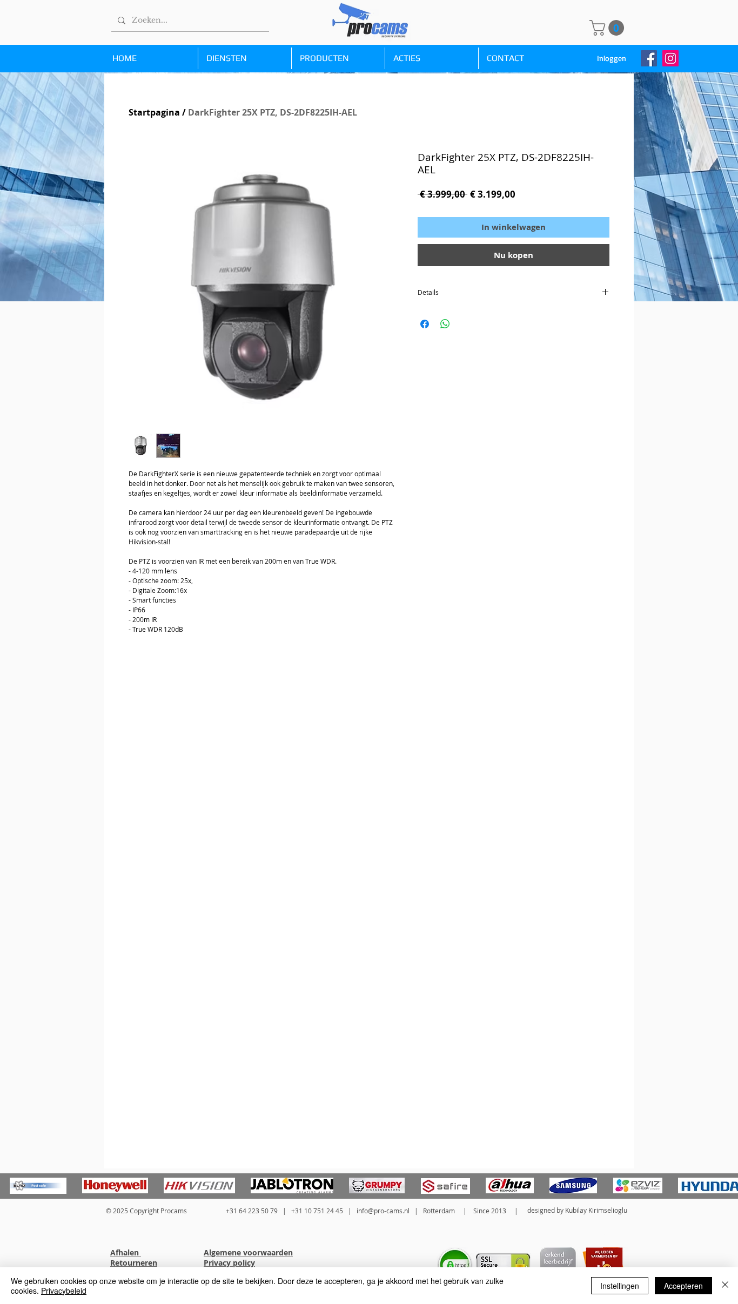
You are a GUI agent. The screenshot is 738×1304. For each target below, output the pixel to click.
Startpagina (154, 112)
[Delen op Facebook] (424, 323)
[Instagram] (670, 58)
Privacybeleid (63, 1290)
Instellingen (619, 1285)
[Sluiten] (725, 1285)
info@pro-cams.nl (383, 1210)
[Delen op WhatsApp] (445, 323)
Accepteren (683, 1285)
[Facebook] (649, 58)
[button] (608, 28)
